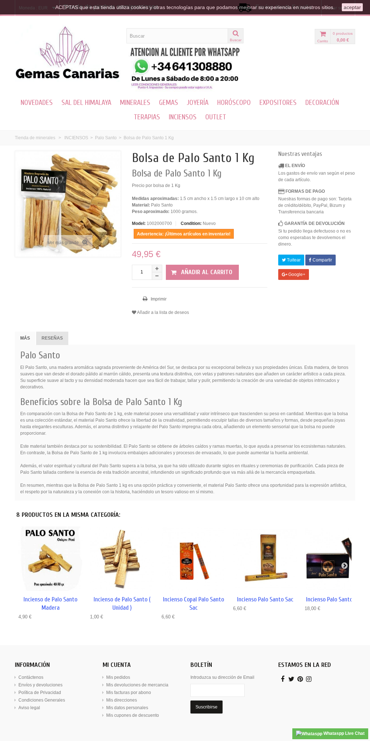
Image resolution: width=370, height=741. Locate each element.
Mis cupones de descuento (132, 715)
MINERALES (135, 102)
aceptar (352, 7)
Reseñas (52, 338)
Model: (139, 223)
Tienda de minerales (35, 137)
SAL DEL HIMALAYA (86, 102)
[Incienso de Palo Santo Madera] (50, 559)
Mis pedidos (118, 677)
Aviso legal (29, 707)
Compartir (321, 260)
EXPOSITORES (278, 102)
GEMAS (168, 102)
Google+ (296, 274)
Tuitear (293, 260)
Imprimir (158, 299)
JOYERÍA (197, 102)
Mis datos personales (127, 707)
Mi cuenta (117, 665)
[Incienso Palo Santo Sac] (265, 559)
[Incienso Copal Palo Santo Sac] (194, 559)
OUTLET (215, 117)
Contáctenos (30, 677)
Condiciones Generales (41, 700)
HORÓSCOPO (234, 102)
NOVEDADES (37, 102)
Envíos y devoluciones (40, 684)
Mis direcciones (121, 700)
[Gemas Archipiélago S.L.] (68, 53)
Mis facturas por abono (128, 692)
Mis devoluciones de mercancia (137, 684)
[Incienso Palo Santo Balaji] (337, 559)
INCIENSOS (183, 117)
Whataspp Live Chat (343, 733)
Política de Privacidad (39, 692)
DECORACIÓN (322, 102)
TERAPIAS (147, 117)
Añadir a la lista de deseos (162, 312)
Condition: (191, 223)
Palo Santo (106, 137)
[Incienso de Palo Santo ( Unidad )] (122, 559)
